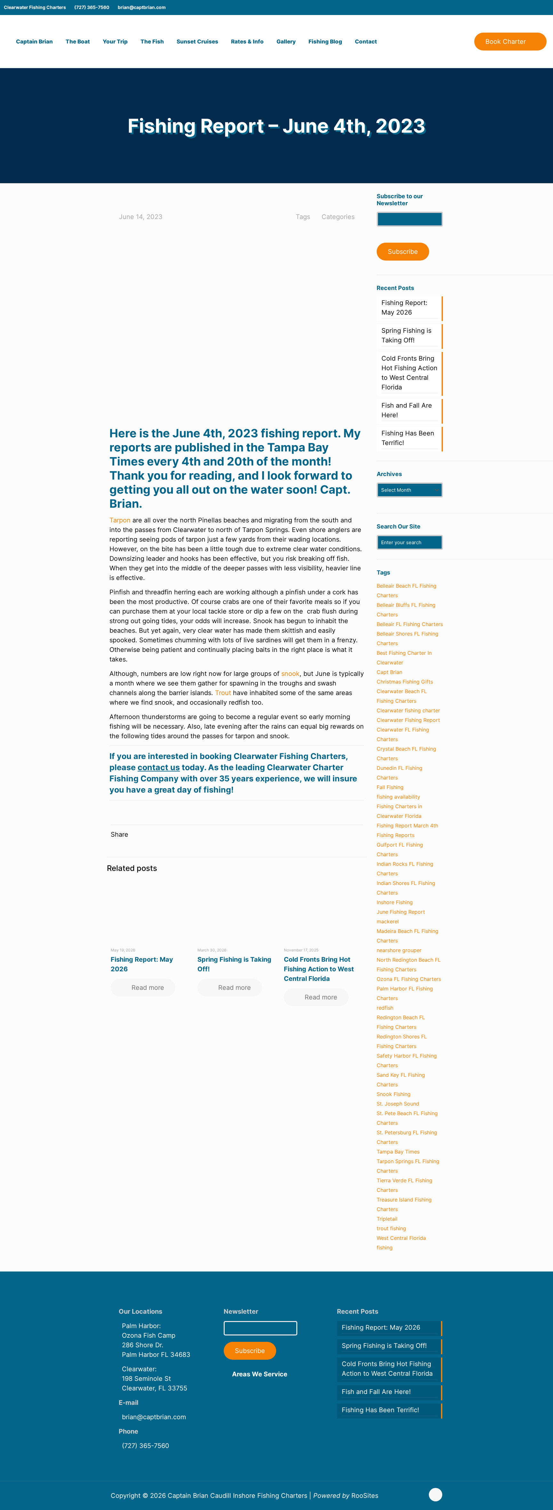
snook (290, 673)
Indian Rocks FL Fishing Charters (405, 869)
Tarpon (120, 520)
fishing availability (398, 797)
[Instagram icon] (535, 7)
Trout (223, 693)
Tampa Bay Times (398, 1151)
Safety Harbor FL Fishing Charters (407, 1060)
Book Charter (505, 41)
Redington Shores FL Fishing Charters (402, 1041)
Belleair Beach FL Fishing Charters (407, 591)
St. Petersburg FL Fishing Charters (407, 1137)
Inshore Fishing (395, 902)
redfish (385, 1008)
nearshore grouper (399, 950)
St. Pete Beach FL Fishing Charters (407, 1118)
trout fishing (391, 1228)
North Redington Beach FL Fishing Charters (409, 965)
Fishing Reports (395, 835)
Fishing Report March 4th (407, 825)
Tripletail (387, 1219)
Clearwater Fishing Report (408, 720)
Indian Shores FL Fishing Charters (406, 888)
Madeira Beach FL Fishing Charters (407, 936)
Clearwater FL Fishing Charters (403, 734)
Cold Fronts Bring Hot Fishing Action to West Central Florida (319, 969)
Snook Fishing (394, 1094)
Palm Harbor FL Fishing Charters (405, 993)
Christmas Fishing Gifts (405, 681)
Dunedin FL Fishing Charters (399, 773)
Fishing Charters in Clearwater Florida (399, 811)
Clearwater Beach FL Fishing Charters (402, 696)
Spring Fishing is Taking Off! (406, 335)
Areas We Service (259, 1374)
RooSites (364, 1495)
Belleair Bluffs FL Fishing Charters (406, 610)
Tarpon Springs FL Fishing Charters (408, 1166)
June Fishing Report (401, 912)
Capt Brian (389, 672)
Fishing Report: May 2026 (404, 307)
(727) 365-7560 (91, 7)
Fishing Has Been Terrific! (407, 438)
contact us (159, 767)
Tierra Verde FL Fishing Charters (404, 1185)
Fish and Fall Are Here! (406, 410)
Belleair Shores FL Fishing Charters (407, 638)
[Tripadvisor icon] (544, 7)
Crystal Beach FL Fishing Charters (406, 754)
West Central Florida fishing (401, 1243)
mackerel (388, 921)
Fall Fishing (390, 787)
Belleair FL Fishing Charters (410, 624)
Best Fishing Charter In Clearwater (404, 658)
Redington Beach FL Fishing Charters (401, 1022)
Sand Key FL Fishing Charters (401, 1080)
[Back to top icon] (435, 1494)
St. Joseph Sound (398, 1103)
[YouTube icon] (525, 7)
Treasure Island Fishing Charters (404, 1204)
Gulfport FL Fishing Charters (400, 849)
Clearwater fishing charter (408, 710)
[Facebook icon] (516, 7)
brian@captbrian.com (142, 7)
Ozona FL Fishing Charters (409, 979)
